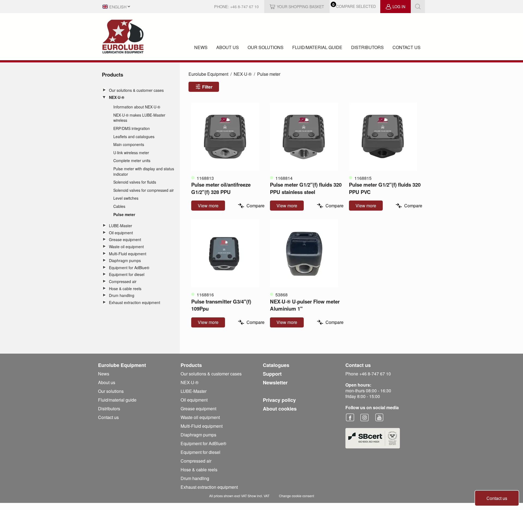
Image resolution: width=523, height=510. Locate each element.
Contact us (407, 47)
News (201, 47)
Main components (128, 144)
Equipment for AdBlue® (129, 267)
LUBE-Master (120, 225)
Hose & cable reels (125, 288)
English (117, 7)
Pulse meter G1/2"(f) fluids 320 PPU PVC (385, 188)
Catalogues (276, 365)
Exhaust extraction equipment (134, 302)
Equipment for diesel (126, 274)
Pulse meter (124, 214)
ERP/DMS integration (131, 128)
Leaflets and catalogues (133, 136)
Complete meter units (131, 160)
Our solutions (266, 47)
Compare (255, 205)
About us (227, 47)
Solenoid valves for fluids (134, 182)
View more (208, 205)
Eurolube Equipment (208, 74)
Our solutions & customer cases (136, 90)
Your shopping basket (300, 6)
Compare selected (356, 6)
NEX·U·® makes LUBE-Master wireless (139, 118)
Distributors (367, 47)
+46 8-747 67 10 (244, 6)
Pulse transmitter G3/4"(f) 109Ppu (221, 305)
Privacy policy (279, 399)
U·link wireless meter (131, 152)
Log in (399, 6)
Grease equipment (125, 239)
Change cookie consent (296, 495)
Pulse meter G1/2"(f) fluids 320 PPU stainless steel (306, 188)
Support (272, 373)
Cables (119, 206)
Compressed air (122, 281)
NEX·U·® (116, 97)
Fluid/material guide (317, 47)
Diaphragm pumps (125, 260)
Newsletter (275, 382)
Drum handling (121, 295)
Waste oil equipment (126, 246)
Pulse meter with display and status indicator (143, 171)
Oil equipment (121, 232)
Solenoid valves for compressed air (143, 190)
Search (418, 6)
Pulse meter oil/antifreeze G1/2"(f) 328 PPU (221, 188)
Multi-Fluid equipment (127, 253)
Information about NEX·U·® (136, 107)
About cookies (280, 408)
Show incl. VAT (258, 495)
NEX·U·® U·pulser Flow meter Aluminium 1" (305, 305)
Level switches (125, 198)
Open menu (104, 90)
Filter (207, 87)
